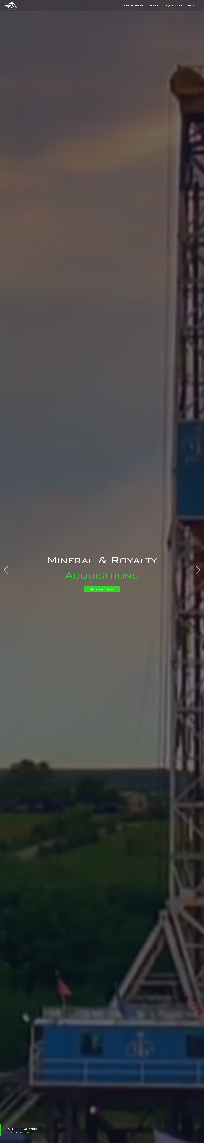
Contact (192, 5)
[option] (102, 571)
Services (155, 5)
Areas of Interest (134, 5)
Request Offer (173, 5)
